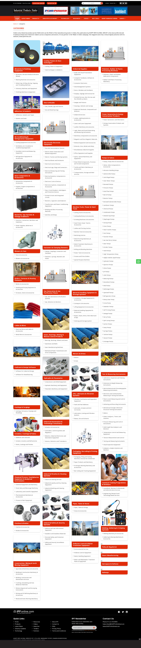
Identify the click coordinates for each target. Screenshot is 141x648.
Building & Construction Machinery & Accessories (27, 573)
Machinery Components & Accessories (85, 136)
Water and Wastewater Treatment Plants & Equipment (84, 560)
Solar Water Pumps (109, 181)
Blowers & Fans (20, 251)
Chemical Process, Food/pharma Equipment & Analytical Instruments (27, 479)
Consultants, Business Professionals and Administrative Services (114, 489)
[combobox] (86, 3)
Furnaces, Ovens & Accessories (25, 293)
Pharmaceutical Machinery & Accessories (24, 496)
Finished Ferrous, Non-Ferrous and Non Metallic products (84, 98)
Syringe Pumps (107, 331)
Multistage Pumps (108, 289)
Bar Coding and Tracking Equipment (85, 471)
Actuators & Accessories (52, 427)
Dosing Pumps (107, 222)
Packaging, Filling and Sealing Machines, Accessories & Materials (84, 457)
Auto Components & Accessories (22, 176)
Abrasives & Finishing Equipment (23, 70)
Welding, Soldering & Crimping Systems (113, 529)
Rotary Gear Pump (108, 299)
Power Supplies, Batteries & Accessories (24, 226)
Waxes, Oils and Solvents (81, 418)
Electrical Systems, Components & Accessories (55, 177)
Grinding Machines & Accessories (84, 219)
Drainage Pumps (108, 341)
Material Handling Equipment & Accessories (83, 311)
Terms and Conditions (59, 631)
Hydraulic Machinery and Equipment (56, 385)
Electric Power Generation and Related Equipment (54, 152)
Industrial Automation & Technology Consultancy (53, 422)
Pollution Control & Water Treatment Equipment (83, 544)
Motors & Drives (79, 354)
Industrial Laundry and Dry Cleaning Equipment (55, 484)
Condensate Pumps (109, 212)
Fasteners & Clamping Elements (56, 248)
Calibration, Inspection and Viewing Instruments (114, 378)
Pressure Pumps (108, 188)
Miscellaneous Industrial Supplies (84, 149)
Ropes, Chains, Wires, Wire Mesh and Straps (85, 316)
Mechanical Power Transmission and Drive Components (56, 351)
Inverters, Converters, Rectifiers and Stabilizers (27, 221)
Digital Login (26, 3)
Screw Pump (107, 303)
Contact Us (55, 624)
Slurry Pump (107, 317)
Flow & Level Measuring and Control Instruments (114, 400)
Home (17, 18)
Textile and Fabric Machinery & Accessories (83, 168)
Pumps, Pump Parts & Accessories (113, 161)
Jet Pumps (106, 271)
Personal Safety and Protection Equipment (54, 538)
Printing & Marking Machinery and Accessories (84, 466)
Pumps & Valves (108, 158)
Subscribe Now (37, 3)
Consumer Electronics (80, 83)
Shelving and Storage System (83, 321)
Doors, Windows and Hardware (83, 90)
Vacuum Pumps (107, 338)
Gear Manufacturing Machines (54, 347)
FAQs (53, 626)
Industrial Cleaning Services (53, 479)
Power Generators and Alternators (113, 120)
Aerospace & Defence (110, 564)
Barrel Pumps (107, 195)
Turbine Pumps (107, 334)
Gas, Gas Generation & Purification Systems (55, 297)
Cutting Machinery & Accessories (84, 216)
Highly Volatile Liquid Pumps (111, 257)
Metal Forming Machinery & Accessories (82, 239)
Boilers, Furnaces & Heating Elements (25, 279)
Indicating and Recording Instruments (114, 404)
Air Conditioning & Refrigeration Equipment (24, 138)
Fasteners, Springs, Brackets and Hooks (55, 257)
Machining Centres (79, 235)
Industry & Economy (50, 18)
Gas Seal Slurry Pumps (110, 240)
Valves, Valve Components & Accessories (111, 166)
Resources (76, 18)
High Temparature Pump (110, 254)
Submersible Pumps (109, 174)
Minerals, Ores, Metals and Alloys (84, 146)
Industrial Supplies (80, 69)
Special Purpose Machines (82, 260)
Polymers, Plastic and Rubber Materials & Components (112, 75)
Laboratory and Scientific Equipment (27, 491)
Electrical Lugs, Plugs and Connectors (56, 167)
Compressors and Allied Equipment (55, 382)
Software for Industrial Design (25, 371)
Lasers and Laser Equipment (82, 123)
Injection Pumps (108, 264)
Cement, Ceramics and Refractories (26, 441)
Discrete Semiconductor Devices (54, 148)
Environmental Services (81, 549)
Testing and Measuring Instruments (114, 441)
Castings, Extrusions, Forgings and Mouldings (26, 412)
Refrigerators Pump (109, 296)
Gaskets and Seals (21, 118)
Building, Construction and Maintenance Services (23, 578)
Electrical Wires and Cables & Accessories (24, 330)
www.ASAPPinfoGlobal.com (111, 626)
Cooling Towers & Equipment (54, 66)
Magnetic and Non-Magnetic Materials (85, 139)
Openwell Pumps (108, 292)
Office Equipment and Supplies (83, 153)
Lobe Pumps (107, 275)
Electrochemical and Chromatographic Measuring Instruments (114, 389)
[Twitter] (123, 3)
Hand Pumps (107, 250)
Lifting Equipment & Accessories (84, 307)
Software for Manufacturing (24, 374)
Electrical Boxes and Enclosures (54, 160)
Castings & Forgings (22, 407)
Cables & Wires (20, 325)
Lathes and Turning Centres (82, 228)
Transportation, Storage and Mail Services (84, 173)
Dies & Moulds (49, 103)
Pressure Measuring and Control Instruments (113, 422)
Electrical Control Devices (52, 164)
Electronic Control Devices (53, 181)
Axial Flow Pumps (108, 191)
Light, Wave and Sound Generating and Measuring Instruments (84, 131)
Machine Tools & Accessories (82, 232)
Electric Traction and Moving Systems (56, 157)
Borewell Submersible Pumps (112, 202)
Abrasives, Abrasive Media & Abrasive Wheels (27, 75)
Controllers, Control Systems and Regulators (55, 431)
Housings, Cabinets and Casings (83, 106)
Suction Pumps (107, 324)
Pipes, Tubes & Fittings (81, 507)
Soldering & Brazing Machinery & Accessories (113, 538)
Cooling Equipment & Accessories (26, 142)
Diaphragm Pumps (108, 219)
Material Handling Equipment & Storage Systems (85, 293)
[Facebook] (120, 3)
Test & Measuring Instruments (114, 374)
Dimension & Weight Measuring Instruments (112, 384)
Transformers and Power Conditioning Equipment (56, 205)
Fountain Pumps (108, 236)
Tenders (36, 628)
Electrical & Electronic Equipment (52, 143)
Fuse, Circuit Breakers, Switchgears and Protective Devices (55, 191)
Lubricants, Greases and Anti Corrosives (82, 409)
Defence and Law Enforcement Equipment (54, 529)
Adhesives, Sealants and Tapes (25, 115)
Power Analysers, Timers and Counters (112, 417)
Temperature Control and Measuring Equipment (114, 433)
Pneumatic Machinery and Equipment (56, 389)
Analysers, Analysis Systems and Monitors (113, 449)
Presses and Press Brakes (82, 256)
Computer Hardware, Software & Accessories (84, 78)
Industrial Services (79, 114)
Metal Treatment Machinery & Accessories (83, 245)
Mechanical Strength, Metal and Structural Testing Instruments (112, 408)
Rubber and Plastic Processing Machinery (112, 80)
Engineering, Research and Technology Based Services (111, 494)
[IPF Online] (25, 10)
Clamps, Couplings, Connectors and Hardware (55, 252)
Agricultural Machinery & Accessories (27, 569)
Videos (86, 18)
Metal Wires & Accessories (24, 334)
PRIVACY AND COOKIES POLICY (90, 630)
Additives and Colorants (23, 437)
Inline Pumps (107, 268)
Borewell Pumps (108, 184)
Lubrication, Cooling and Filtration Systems (84, 414)
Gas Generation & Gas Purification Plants (52, 292)
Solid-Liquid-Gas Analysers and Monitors (112, 428)
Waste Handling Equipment (82, 556)
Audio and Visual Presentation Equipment (83, 73)
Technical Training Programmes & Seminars (114, 483)
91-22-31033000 (17, 3)
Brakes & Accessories (22, 530)
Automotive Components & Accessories (24, 182)
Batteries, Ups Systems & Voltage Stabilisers (24, 215)
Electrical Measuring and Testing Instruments (55, 171)
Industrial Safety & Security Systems (54, 524)
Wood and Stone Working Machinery (27, 598)
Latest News (26, 18)
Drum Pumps (107, 226)
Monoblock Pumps (108, 282)
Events (122, 18)
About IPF (55, 622)
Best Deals (95, 18)
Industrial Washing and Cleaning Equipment (54, 489)
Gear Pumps (107, 243)
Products (35, 18)
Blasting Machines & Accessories (25, 79)
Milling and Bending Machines (83, 249)
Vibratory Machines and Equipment (26, 88)
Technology (65, 18)
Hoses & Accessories (80, 511)
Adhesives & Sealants (23, 111)
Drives (76, 361)
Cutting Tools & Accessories (82, 212)
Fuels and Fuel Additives (81, 404)
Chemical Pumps (108, 209)
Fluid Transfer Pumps (109, 229)
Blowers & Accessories (22, 258)
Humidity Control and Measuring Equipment (25, 152)
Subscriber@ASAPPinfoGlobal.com (113, 624)
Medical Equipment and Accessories (85, 142)
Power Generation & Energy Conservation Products (112, 115)
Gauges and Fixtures (80, 102)
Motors (76, 357)
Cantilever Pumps (108, 205)
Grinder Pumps (107, 247)
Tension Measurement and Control (113, 437)
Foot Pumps (106, 233)
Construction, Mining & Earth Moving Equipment (26, 564)
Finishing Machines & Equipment (25, 92)
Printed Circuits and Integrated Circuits (54, 196)
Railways (105, 572)
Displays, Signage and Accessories (84, 93)
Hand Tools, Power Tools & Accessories (82, 224)
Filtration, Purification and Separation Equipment (85, 400)
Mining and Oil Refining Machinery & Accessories (27, 594)
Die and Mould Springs (52, 110)
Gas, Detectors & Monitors (53, 302)
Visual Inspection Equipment (111, 444)
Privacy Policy (56, 628)
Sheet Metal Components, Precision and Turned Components (85, 163)
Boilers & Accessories (22, 284)
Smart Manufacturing (109, 18)
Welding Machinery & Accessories (113, 533)
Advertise (51, 3)
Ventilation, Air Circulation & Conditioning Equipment (24, 147)
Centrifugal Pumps (108, 177)
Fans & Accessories (21, 255)
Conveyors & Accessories (81, 303)
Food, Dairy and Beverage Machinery (27, 488)
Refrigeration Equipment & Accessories (24, 157)
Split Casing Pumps (109, 320)
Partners (36, 631)
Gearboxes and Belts (51, 344)
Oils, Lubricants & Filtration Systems (83, 394)
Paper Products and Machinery (83, 462)
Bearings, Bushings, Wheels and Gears (56, 340)
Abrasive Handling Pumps (111, 170)
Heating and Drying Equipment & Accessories (26, 288)
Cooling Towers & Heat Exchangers (52, 62)
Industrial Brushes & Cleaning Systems (55, 475)
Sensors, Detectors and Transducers (56, 441)
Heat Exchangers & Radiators (54, 70)
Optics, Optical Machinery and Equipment (83, 157)
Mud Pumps (106, 285)
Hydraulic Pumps (108, 261)
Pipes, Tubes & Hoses (81, 504)
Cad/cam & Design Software (25, 367)
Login (107, 3)
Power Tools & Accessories (82, 253)
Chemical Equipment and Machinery (26, 484)
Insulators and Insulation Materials (55, 533)
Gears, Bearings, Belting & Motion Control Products (54, 335)
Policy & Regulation (109, 547)
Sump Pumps (107, 327)
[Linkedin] (125, 3)
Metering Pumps (108, 278)
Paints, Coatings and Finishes (24, 444)
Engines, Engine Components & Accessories (25, 187)
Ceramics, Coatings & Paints (25, 434)
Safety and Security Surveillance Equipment (54, 543)
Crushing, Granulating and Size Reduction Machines (25, 583)
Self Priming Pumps (109, 310)
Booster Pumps (108, 198)
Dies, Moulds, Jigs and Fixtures (54, 106)
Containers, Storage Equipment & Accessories (84, 299)
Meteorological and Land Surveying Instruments (26, 589)
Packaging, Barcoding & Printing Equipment (85, 452)
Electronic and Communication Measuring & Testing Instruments (113, 394)
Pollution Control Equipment (82, 552)
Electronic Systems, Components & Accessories (55, 185)
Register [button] (112, 3)
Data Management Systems (82, 86)
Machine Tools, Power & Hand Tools (84, 208)
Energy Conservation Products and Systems (113, 124)
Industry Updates (20, 628)
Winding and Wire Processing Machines (54, 210)
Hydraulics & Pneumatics (53, 378)
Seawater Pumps (108, 306)
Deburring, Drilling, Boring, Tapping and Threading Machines (27, 84)
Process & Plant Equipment (24, 500)
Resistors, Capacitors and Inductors (55, 201)
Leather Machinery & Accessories (84, 127)
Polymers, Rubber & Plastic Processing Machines (112, 70)
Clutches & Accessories (22, 527)
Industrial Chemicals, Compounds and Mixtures (85, 110)
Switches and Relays (51, 215)
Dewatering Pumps (109, 215)
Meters (105, 413)
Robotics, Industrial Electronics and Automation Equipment (55, 436)
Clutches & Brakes (21, 523)
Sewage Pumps (107, 313)
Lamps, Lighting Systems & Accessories (82, 119)
